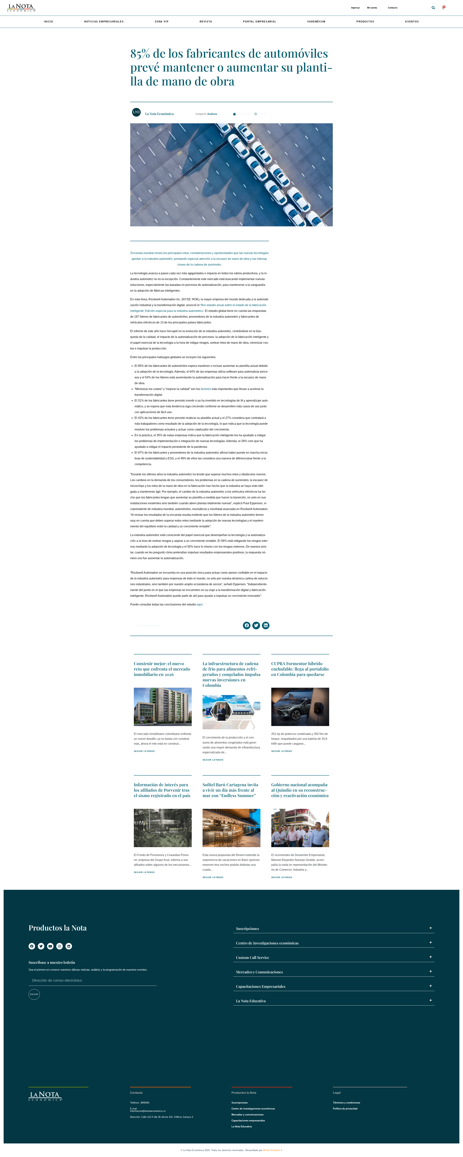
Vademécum (316, 21)
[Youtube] (50, 946)
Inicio (48, 21)
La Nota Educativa (251, 1000)
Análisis (212, 113)
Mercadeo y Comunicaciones (259, 971)
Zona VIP (162, 21)
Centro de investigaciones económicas (267, 942)
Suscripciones (247, 928)
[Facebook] (32, 946)
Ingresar (355, 8)
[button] (433, 8)
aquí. (200, 604)
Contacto (392, 8)
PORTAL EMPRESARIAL (259, 21)
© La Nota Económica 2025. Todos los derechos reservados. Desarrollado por (231, 1150)
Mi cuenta (372, 8)
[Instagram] (59, 946)
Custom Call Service (252, 957)
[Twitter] (41, 946)
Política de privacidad (345, 1108)
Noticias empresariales (104, 21)
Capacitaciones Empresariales (260, 986)
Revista (206, 21)
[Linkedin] (68, 946)
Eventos (412, 21)
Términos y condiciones (346, 1102)
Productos (365, 21)
